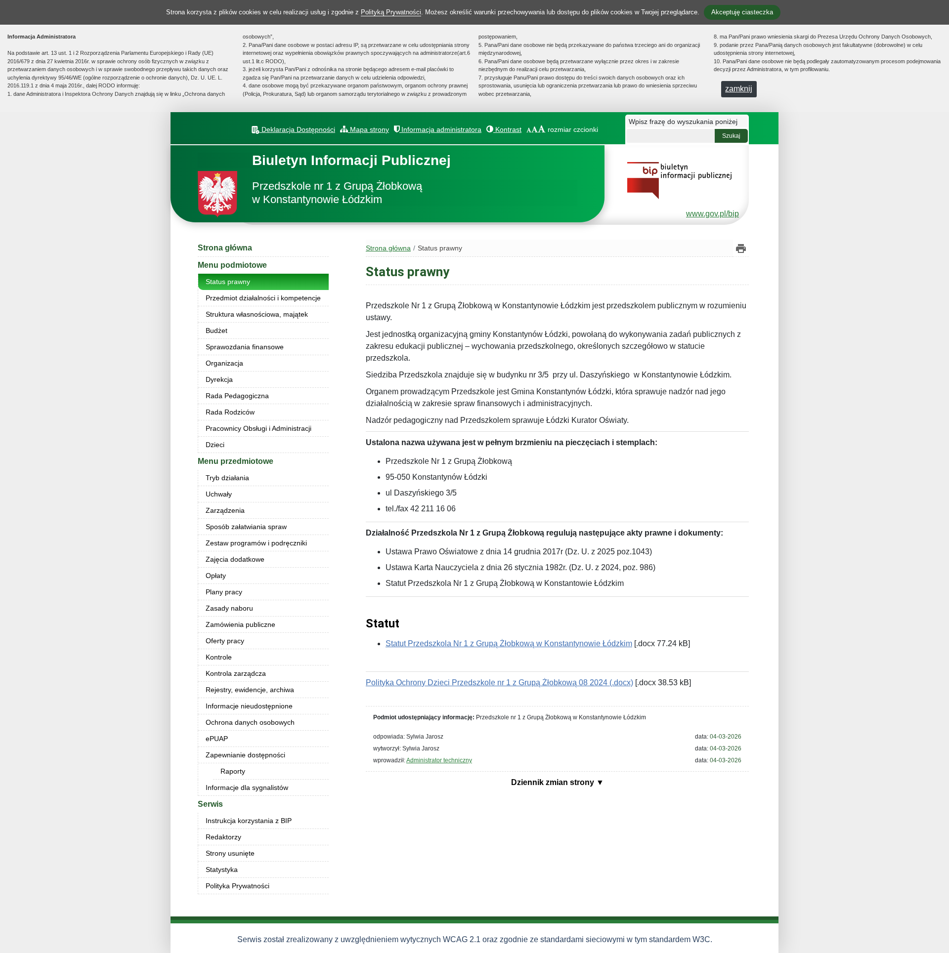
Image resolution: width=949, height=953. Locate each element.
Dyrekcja (219, 379)
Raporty (232, 771)
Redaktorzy (223, 837)
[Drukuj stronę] (741, 248)
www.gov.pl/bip (712, 213)
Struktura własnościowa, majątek (257, 314)
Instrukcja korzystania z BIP (249, 821)
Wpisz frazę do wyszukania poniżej (683, 121)
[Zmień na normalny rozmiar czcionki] (528, 129)
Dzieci (215, 445)
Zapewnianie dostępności (245, 755)
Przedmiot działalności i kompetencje (263, 298)
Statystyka (222, 869)
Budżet (216, 330)
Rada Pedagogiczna (237, 396)
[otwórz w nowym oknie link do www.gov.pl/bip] (679, 180)
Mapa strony (368, 129)
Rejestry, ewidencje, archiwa (250, 690)
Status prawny (228, 282)
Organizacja (224, 363)
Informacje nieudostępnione (249, 706)
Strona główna (225, 248)
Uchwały (219, 494)
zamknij (738, 88)
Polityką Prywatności (391, 12)
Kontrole (219, 657)
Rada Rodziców (230, 412)
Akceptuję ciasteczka (742, 12)
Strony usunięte (230, 853)
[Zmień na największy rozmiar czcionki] (542, 129)
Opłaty (216, 576)
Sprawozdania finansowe (245, 347)
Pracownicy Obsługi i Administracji (258, 428)
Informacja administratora (440, 129)
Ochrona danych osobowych (250, 722)
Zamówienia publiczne (240, 624)
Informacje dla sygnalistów (247, 787)
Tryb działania (227, 478)
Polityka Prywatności (237, 886)
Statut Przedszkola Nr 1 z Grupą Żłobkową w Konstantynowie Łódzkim (509, 643)
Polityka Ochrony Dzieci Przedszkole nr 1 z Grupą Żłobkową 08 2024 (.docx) (499, 682)
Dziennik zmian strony (553, 782)
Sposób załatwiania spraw (246, 527)
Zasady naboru (229, 608)
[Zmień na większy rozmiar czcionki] (534, 129)
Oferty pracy (225, 641)
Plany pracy (224, 592)
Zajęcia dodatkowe (235, 559)
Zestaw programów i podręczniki (256, 543)
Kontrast (507, 129)
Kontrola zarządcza (236, 673)
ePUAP (217, 739)
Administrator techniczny (439, 760)
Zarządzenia (225, 510)
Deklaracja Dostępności (297, 129)
